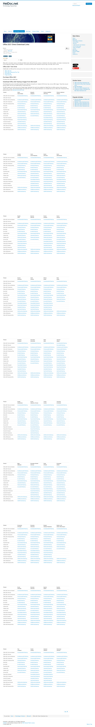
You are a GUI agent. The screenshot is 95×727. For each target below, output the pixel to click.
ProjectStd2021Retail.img (21, 117)
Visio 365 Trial (8, 73)
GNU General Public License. (28, 723)
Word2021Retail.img (21, 105)
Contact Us (48, 31)
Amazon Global (35, 31)
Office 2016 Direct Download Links (82, 82)
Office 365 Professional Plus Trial (12, 72)
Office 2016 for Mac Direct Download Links (82, 84)
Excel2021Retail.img (21, 107)
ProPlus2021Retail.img (21, 103)
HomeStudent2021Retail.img (22, 95)
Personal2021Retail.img (61, 345)
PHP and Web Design (77, 46)
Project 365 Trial (8, 75)
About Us (10, 31)
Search (89, 3)
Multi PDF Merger (78, 86)
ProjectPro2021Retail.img (21, 119)
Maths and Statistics (76, 47)
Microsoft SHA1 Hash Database (79, 44)
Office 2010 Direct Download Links (82, 88)
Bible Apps (28, 31)
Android (74, 48)
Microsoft (10, 51)
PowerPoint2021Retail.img (22, 109)
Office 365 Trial (8, 71)
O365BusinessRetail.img (21, 127)
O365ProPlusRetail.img (21, 129)
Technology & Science (19, 31)
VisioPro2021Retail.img (21, 123)
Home (5, 31)
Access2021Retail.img (21, 115)
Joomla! (4, 723)
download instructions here (18, 90)
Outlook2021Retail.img (21, 111)
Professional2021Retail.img (22, 101)
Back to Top (89, 724)
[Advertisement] (47, 18)
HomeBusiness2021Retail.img (22, 99)
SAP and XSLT (75, 42)
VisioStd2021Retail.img (21, 121)
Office (10, 56)
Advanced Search (76, 5)
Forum (42, 31)
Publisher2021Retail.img (21, 113)
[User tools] (67, 48)
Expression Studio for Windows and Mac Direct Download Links (82, 90)
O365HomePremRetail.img (22, 125)
